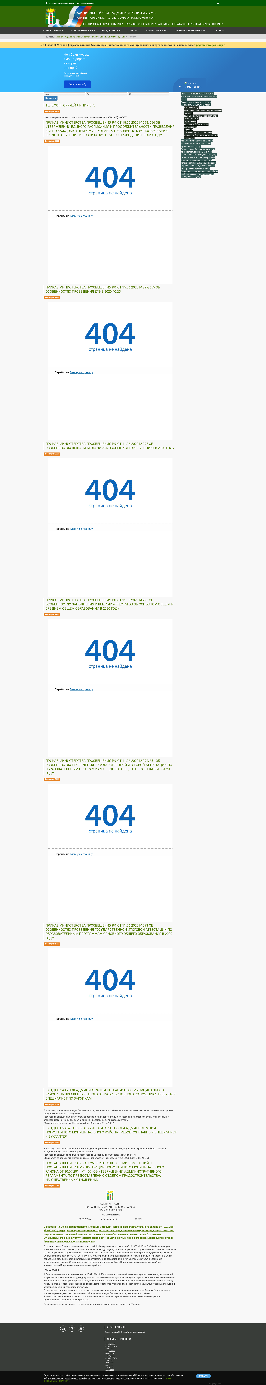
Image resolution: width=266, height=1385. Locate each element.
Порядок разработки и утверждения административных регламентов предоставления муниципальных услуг (199, 152)
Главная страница (51, 30)
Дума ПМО (133, 30)
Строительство (191, 118)
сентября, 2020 (111, 1358)
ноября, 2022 (110, 1351)
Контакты (219, 30)
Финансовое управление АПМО (190, 30)
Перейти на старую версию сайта (205, 24)
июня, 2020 (109, 1363)
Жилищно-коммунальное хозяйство (201, 116)
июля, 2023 (109, 1349)
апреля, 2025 (110, 1344)
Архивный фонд (191, 107)
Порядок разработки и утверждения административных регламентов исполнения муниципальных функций (198, 160)
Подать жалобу (77, 84)
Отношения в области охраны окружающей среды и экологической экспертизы (201, 135)
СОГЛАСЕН (203, 1376)
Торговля (188, 129)
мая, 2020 (108, 1365)
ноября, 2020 (110, 1356)
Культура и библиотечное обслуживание (196, 125)
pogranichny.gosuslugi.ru (211, 45)
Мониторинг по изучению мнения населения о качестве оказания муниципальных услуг (197, 143)
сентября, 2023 (111, 1346)
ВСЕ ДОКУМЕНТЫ (110, 30)
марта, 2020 (109, 1370)
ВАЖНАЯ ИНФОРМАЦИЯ (82, 30)
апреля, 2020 (110, 1368)
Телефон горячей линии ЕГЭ (70, 105)
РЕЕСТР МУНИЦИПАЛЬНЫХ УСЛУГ (197, 93)
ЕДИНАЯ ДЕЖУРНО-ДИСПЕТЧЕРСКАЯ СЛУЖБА (148, 24)
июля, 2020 (109, 1360)
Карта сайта (179, 24)
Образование (190, 121)
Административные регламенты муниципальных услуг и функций (196, 103)
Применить (50, 98)
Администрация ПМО (156, 30)
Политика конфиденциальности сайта (102, 24)
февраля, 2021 (110, 1353)
